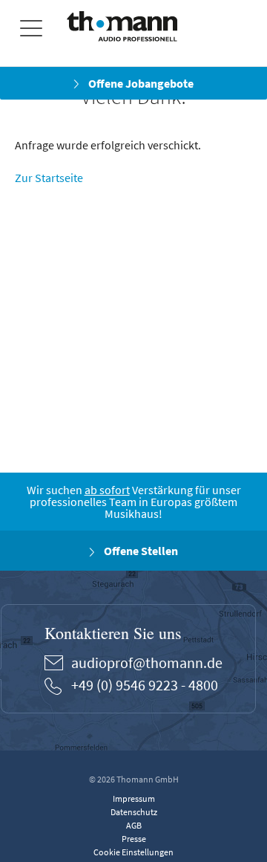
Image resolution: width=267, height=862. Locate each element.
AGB (134, 825)
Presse (134, 838)
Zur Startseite (49, 177)
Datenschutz (134, 811)
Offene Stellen (140, 550)
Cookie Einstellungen (133, 852)
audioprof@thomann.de (146, 662)
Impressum (134, 798)
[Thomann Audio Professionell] (122, 29)
